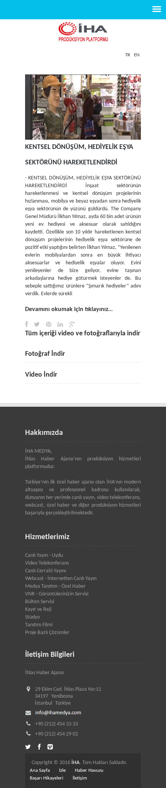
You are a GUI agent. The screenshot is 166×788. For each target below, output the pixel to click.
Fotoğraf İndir (45, 354)
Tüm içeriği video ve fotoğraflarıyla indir (82, 333)
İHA (75, 763)
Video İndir (41, 375)
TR (127, 54)
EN (136, 54)
